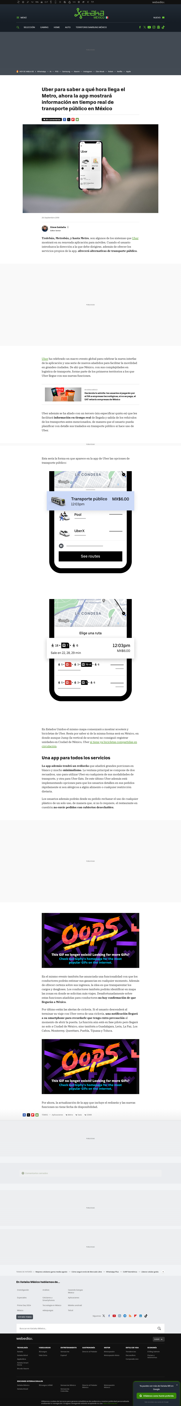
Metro (70, 1114)
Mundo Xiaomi (23, 1368)
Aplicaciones (57, 1114)
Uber (135, 238)
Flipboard (73, 119)
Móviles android (75, 1305)
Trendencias (131, 1351)
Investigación (23, 1289)
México (20, 1310)
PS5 (56, 71)
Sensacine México (68, 1385)
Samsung (66, 71)
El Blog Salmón (153, 1351)
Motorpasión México (109, 1386)
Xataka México (90, 13)
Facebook (140, 27)
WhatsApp (41, 71)
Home (57, 27)
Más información (110, 1403)
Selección (29, 27)
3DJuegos (43, 1351)
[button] (59, 227)
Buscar (159, 1328)
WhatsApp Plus (112, 1271)
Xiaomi (77, 71)
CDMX (89, 1114)
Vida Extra (43, 1355)
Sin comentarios (53, 119)
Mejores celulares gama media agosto (52, 1271)
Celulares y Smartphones (49, 1298)
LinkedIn (140, 1315)
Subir (156, 1339)
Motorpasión (109, 1351)
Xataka (20, 1351)
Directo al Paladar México (89, 1386)
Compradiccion (132, 1359)
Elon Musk (100, 71)
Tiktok (163, 27)
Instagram (153, 27)
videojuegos (48, 1310)
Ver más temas (25, 1317)
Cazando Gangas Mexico (75, 1291)
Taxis (80, 1114)
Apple (128, 71)
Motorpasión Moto (111, 1355)
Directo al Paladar (89, 1351)
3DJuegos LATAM (46, 1385)
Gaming (44, 27)
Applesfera (21, 1359)
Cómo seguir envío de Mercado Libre (87, 1271)
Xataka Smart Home (22, 1363)
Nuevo (156, 17)
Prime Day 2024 (24, 1305)
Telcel (70, 1310)
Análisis (46, 1289)
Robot (110, 71)
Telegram (125, 1315)
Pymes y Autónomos (152, 1356)
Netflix (119, 71)
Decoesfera (130, 1355)
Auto (67, 27)
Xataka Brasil (22, 1389)
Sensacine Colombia (65, 1390)
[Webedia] (24, 1338)
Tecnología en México (52, 1305)
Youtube (149, 27)
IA (50, 71)
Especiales (22, 1297)
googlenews (158, 27)
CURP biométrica (130, 1271)
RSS (130, 1315)
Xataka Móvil (22, 1355)
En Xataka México (91, 390)
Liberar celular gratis (149, 1271)
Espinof (64, 1355)
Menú (24, 17)
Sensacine (65, 1351)
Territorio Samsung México (91, 27)
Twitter (144, 27)
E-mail (77, 119)
